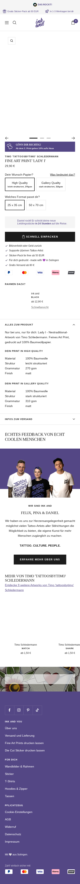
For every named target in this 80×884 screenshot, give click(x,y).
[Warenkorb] (73, 22)
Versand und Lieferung (19, 735)
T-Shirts (10, 781)
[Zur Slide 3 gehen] (49, 138)
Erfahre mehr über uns (40, 559)
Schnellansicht (40, 307)
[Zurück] (6, 138)
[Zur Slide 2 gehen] (42, 138)
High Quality (20, 184)
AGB (8, 819)
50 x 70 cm (36, 205)
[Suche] (14, 22)
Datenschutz (13, 834)
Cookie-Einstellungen (18, 812)
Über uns (11, 728)
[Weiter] (73, 138)
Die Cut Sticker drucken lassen (25, 750)
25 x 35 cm (15, 205)
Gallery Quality (51, 184)
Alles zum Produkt (19, 324)
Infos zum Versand (18, 419)
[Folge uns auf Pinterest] (28, 710)
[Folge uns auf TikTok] (37, 710)
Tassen (9, 796)
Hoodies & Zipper (16, 788)
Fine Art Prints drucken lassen (24, 743)
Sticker (9, 774)
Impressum (12, 841)
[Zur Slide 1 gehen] (33, 138)
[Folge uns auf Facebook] (9, 710)
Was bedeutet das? (62, 174)
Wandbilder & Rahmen (19, 766)
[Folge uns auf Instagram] (18, 710)
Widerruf (10, 826)
